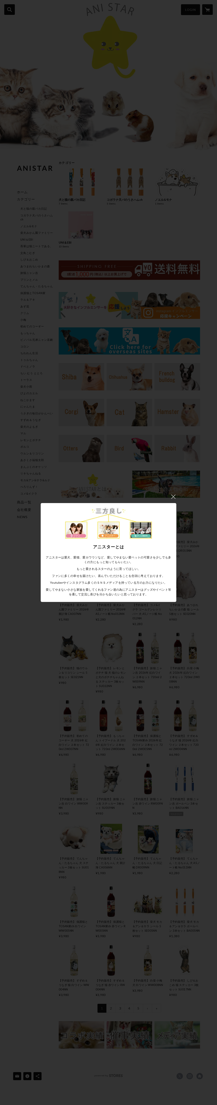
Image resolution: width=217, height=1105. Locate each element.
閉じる (173, 497)
